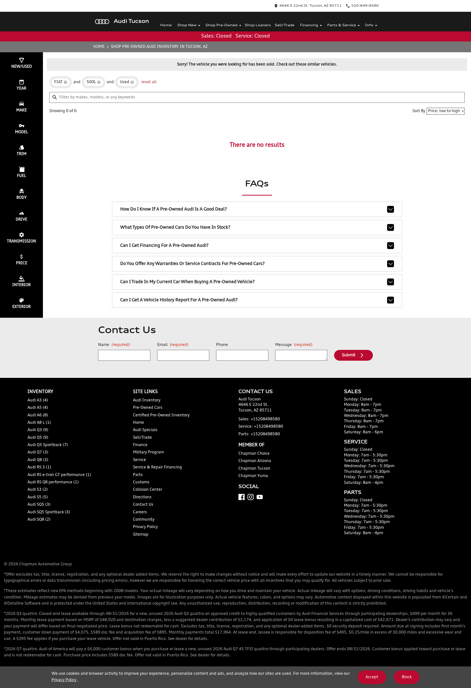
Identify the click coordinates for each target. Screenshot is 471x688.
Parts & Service (341, 25)
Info (369, 25)
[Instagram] (251, 497)
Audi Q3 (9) (37, 430)
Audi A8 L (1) (39, 423)
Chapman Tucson (254, 469)
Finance (140, 445)
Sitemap (140, 535)
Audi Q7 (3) (37, 452)
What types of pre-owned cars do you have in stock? (175, 227)
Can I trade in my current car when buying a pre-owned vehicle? (187, 282)
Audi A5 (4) (37, 408)
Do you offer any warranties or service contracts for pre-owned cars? (192, 264)
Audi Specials (145, 430)
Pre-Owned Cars (147, 408)
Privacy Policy (145, 527)
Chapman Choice (254, 454)
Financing (309, 25)
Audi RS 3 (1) (39, 467)
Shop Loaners (258, 25)
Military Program (148, 452)
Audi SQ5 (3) (39, 505)
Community (144, 520)
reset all (149, 82)
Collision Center (147, 490)
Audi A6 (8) (37, 415)
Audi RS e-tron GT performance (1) (59, 475)
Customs (141, 482)
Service (139, 460)
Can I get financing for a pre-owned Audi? (164, 245)
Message (294, 345)
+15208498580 (265, 419)
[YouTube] (260, 497)
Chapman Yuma (253, 476)
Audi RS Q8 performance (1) (53, 482)
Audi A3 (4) (37, 400)
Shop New (186, 25)
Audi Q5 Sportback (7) (47, 445)
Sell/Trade (284, 25)
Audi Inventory (146, 400)
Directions (142, 497)
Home (166, 25)
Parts (138, 475)
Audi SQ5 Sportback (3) (48, 512)
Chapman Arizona (254, 461)
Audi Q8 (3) (37, 460)
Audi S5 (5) (37, 497)
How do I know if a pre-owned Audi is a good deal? (173, 209)
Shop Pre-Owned (221, 25)
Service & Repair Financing (157, 467)
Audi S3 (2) (37, 490)
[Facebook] (241, 497)
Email (172, 345)
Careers (140, 512)
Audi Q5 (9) (37, 438)
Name (114, 345)
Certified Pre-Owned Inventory (161, 415)
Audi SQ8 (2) (39, 520)
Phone (222, 345)
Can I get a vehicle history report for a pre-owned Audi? (179, 300)
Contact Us (143, 505)
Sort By (418, 111)
